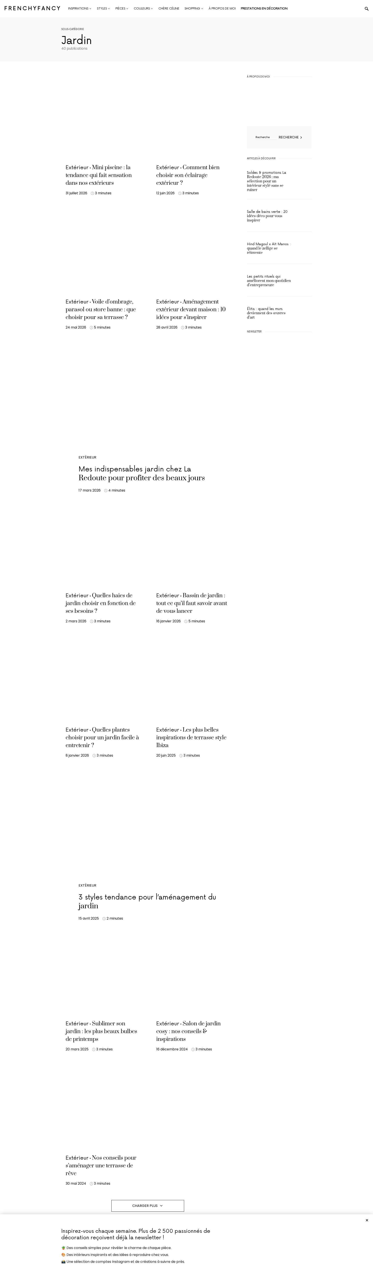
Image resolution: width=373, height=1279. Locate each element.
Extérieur (87, 457)
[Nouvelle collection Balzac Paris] (279, 398)
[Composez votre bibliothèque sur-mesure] (279, 439)
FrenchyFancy (32, 8)
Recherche (289, 137)
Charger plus (145, 1205)
